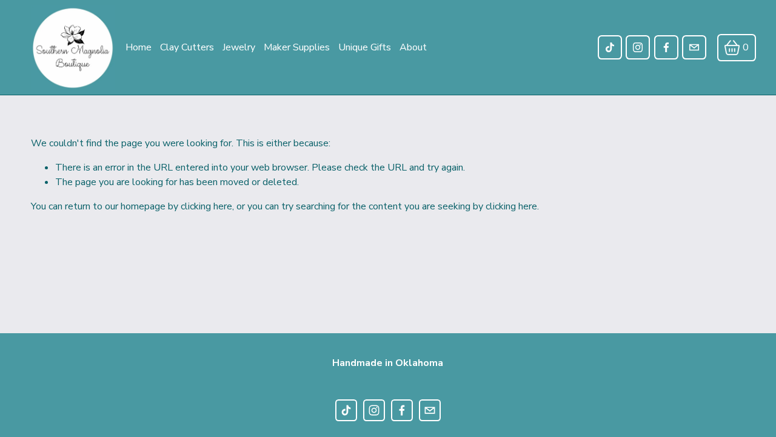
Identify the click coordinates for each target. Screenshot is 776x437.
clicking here (206, 206)
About (413, 47)
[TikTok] (610, 47)
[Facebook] (666, 47)
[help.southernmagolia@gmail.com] (694, 47)
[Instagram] (638, 47)
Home (138, 47)
